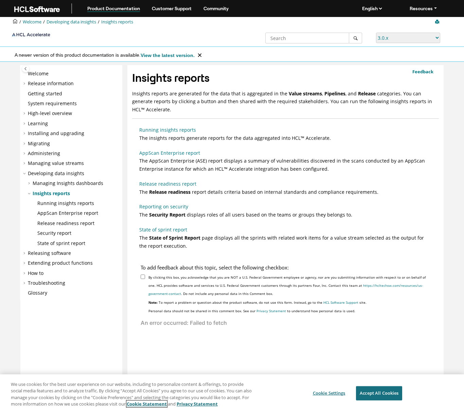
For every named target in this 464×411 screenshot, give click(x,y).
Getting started (45, 93)
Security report (54, 233)
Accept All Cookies (379, 393)
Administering (44, 153)
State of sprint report (61, 243)
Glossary (37, 292)
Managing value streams (56, 163)
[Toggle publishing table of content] (25, 68)
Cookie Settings (329, 393)
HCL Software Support (340, 302)
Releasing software (49, 253)
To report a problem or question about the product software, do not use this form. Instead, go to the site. (257, 302)
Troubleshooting (46, 283)
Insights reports (117, 22)
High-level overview (50, 113)
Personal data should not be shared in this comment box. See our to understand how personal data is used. (251, 311)
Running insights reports (65, 203)
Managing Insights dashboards (68, 183)
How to (35, 273)
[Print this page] (437, 22)
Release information (51, 83)
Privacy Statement (271, 311)
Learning (38, 123)
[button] (25, 73)
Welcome (38, 73)
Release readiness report (65, 223)
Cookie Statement (147, 404)
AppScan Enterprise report (67, 213)
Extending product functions (60, 263)
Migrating (39, 143)
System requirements (52, 103)
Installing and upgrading (56, 133)
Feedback (422, 72)
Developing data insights (71, 22)
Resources (421, 8)
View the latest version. (168, 55)
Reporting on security (163, 206)
